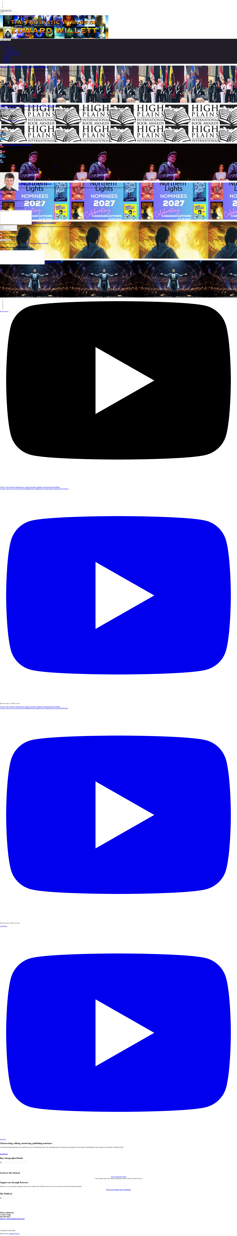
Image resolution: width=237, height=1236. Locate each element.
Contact (6, 63)
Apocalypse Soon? (5, 105)
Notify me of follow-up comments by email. (15, 233)
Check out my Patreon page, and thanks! (118, 1190)
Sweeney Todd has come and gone (16, 145)
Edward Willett (4, 43)
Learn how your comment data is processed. (36, 243)
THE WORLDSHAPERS (118, 1177)
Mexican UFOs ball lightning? (9, 108)
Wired (28, 166)
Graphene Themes (14, 1233)
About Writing (8, 59)
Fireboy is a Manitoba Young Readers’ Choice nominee (26, 184)
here (55, 166)
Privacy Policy (11, 48)
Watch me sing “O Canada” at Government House (24, 67)
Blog (17, 120)
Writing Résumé (12, 51)
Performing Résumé (13, 53)
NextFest (15, 166)
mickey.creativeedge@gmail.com (12, 1219)
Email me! (4, 1154)
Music (5, 61)
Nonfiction (7, 56)
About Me (7, 49)
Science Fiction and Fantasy (12, 54)
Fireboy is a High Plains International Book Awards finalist (28, 106)
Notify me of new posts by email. (12, 236)
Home (5, 46)
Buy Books (7, 58)
